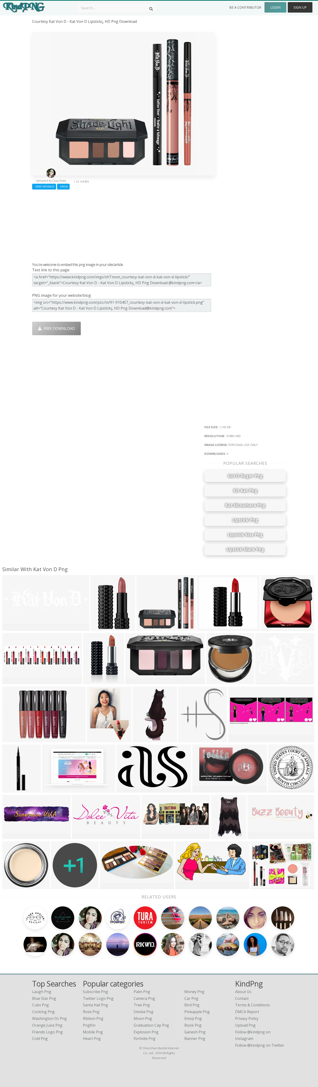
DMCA (63, 186)
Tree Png (142, 1005)
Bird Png (192, 1005)
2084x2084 (188, 739)
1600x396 (12, 681)
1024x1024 (279, 789)
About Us (243, 991)
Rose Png (91, 1011)
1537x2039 (97, 739)
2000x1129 (136, 681)
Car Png (191, 998)
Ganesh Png (195, 1032)
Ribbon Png (93, 1018)
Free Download (58, 328)
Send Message (44, 186)
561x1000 (220, 836)
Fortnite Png (145, 1038)
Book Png (193, 1025)
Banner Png (194, 1038)
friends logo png (47, 1032)
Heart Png (92, 1038)
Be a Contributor (245, 7)
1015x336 (151, 836)
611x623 (269, 628)
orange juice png (47, 1025)
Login (275, 7)
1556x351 (257, 836)
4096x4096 (127, 789)
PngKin (89, 1025)
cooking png (43, 1011)
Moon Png (143, 1018)
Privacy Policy (246, 1018)
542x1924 (12, 789)
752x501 (11, 739)
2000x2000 (93, 681)
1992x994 (202, 789)
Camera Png (144, 998)
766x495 (50, 789)
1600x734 (109, 886)
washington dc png (49, 1018)
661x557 (263, 681)
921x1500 (100, 628)
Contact (242, 998)
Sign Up (300, 7)
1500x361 (12, 836)
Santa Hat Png (95, 1005)
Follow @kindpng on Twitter (259, 1045)
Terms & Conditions (252, 1005)
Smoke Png (143, 1011)
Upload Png (245, 1025)
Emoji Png (193, 1018)
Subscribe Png (95, 991)
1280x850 (185, 886)
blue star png (44, 998)
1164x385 (237, 739)
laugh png (41, 991)
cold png (40, 1038)
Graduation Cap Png (151, 1025)
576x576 (59, 886)
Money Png (194, 991)
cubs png (40, 1005)
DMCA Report (247, 1011)
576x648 (205, 628)
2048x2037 (13, 886)
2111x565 (12, 628)
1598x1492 (147, 628)
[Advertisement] (123, 224)
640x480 (259, 886)
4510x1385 (82, 836)
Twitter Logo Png (98, 998)
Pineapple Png (197, 1011)
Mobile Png (93, 1032)
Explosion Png (146, 1032)
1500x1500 (216, 681)
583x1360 (142, 739)
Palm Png (142, 991)
